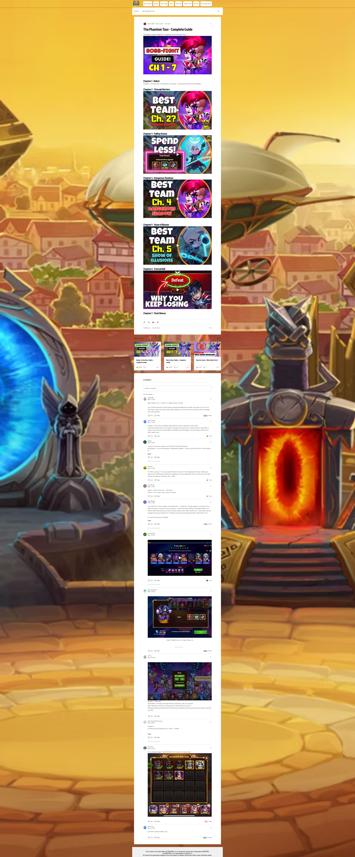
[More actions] (210, 24)
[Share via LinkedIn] (153, 322)
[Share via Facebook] (144, 322)
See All (219, 338)
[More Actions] (210, 399)
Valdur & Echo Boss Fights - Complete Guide (145, 361)
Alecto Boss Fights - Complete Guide (176, 361)
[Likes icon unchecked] (149, 416)
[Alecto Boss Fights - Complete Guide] (177, 349)
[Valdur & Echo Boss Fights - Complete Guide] (147, 349)
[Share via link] (158, 322)
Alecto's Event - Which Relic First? (207, 360)
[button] (156, 3)
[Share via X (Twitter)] (149, 322)
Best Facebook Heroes (149, 11)
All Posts (136, 11)
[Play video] (177, 110)
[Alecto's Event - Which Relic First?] (207, 349)
